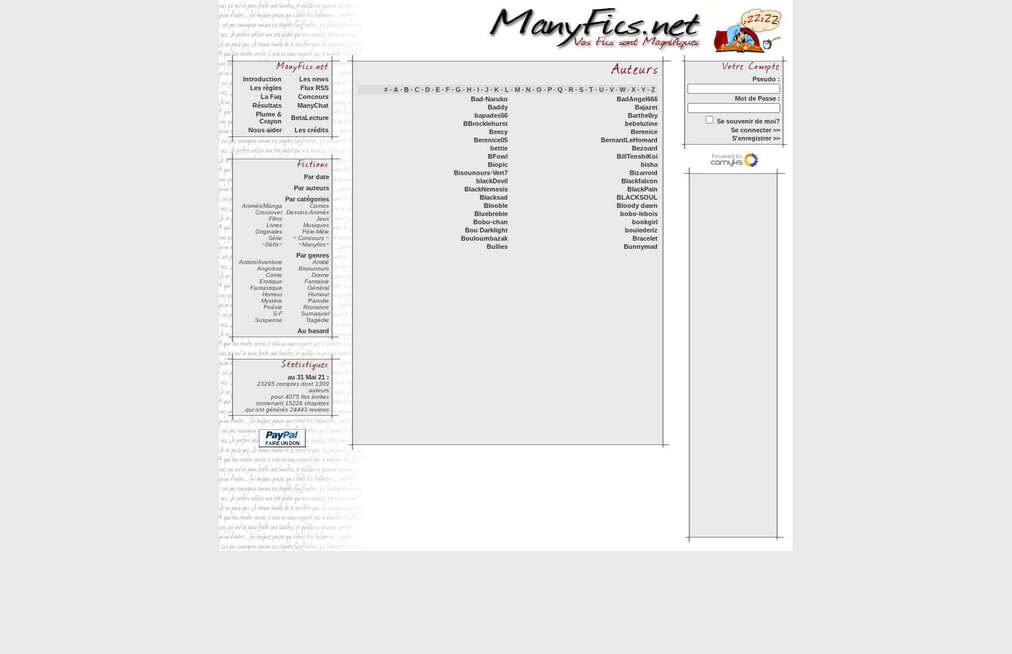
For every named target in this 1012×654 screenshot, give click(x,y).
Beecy (498, 131)
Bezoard (645, 148)
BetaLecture (310, 117)
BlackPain (642, 189)
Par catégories (307, 199)
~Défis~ (272, 244)
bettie (499, 148)
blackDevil (492, 180)
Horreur (272, 294)
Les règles (266, 87)
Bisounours (314, 268)
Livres (274, 225)
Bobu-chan (490, 221)
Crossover (268, 212)
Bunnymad (641, 246)
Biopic (498, 164)
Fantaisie (317, 281)
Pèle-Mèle (315, 231)
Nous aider (265, 129)
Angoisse (269, 268)
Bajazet (646, 107)
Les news (314, 79)
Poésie (273, 307)
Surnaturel (315, 313)
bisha (649, 164)
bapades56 (491, 115)
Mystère (271, 300)
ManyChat (313, 105)
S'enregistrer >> (756, 138)
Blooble (496, 205)
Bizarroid (644, 172)
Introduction (262, 79)
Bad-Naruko (489, 98)
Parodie (318, 300)
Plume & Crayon (269, 118)
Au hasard (313, 330)
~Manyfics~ (314, 244)
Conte (274, 275)
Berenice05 (491, 139)
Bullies (497, 246)
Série (275, 238)
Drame (320, 275)
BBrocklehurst (485, 123)
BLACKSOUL (637, 197)
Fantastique (266, 288)
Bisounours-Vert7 (481, 172)
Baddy (498, 107)
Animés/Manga (262, 206)
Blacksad (494, 197)
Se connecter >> (755, 129)
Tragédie (317, 320)
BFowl (498, 156)
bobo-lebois (639, 213)
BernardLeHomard (629, 139)
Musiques (316, 225)
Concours (313, 96)
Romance (316, 307)
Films (275, 218)
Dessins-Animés (307, 212)
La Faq (271, 96)
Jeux (322, 218)
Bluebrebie (491, 213)
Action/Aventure (260, 262)
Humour (318, 294)
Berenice (644, 131)
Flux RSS (314, 87)
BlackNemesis (486, 189)
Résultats (267, 105)
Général (318, 288)
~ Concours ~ (311, 238)
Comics (319, 206)
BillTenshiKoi (637, 156)
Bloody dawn (637, 205)
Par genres (312, 255)
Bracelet (645, 238)
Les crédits (312, 129)
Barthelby (643, 115)
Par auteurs (311, 187)
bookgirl (645, 221)
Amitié (321, 262)
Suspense (268, 320)
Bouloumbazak (484, 238)
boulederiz (641, 230)
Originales (268, 231)
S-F (277, 313)
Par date (316, 176)
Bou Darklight (486, 230)
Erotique (270, 281)
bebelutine (641, 123)
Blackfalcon (639, 180)
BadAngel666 (637, 98)
